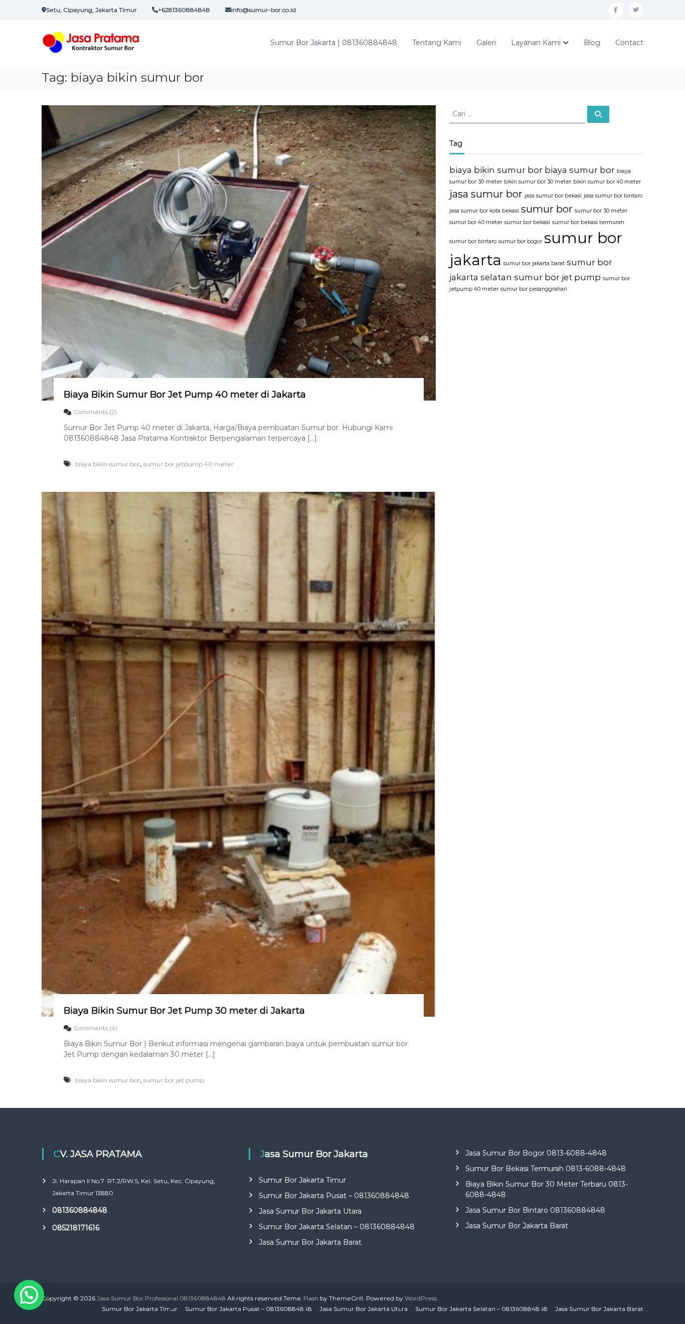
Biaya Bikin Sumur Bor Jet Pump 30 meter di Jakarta (184, 1010)
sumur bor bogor (520, 241)
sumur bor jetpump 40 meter (188, 464)
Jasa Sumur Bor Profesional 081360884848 (161, 1298)
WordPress (421, 1298)
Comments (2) (95, 412)
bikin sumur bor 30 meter (537, 181)
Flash (310, 1298)
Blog (592, 42)
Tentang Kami (436, 42)
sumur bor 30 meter (601, 211)
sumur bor (547, 209)
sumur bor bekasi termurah (588, 222)
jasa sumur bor (486, 194)
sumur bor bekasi (527, 222)
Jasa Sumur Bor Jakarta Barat (310, 1242)
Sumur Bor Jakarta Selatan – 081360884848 (337, 1226)
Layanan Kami (536, 42)
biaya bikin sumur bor (107, 464)
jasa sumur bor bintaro (613, 196)
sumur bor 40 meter (475, 222)
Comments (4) (95, 1028)
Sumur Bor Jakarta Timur (302, 1180)
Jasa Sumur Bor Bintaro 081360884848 (535, 1210)
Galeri (486, 42)
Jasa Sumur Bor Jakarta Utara (310, 1211)
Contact (629, 42)
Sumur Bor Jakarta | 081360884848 (333, 42)
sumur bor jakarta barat (534, 263)
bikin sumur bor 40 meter (607, 181)
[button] (29, 1295)
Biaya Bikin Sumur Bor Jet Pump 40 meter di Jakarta (185, 394)
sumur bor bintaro (472, 241)
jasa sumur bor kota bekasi (484, 211)
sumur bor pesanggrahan (533, 289)
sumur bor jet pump (173, 1080)
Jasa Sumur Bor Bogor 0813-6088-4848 (536, 1153)
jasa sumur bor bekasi (553, 196)
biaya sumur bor (580, 170)
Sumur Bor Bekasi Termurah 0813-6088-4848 (545, 1168)
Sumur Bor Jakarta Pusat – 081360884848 (334, 1195)
